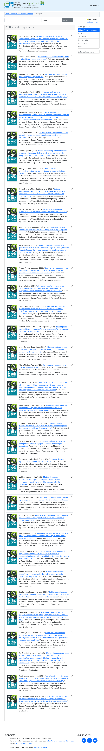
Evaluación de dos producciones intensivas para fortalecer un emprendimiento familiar (42, 171)
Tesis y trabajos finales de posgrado (19, 14)
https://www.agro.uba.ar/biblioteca (60, 741)
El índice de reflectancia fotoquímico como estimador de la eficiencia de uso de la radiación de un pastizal (41, 574)
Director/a (82, 37)
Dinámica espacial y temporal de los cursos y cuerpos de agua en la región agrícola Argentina (43, 229)
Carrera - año (83, 40)
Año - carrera (83, 43)
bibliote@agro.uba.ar (24, 743)
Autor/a (81, 33)
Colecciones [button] (93, 5)
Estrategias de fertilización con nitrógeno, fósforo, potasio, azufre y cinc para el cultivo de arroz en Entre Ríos (44, 329)
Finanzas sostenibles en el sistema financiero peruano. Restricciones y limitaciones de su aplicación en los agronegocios (43, 349)
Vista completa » (93, 22)
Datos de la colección (86, 52)
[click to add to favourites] (72, 36)
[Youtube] (95, 740)
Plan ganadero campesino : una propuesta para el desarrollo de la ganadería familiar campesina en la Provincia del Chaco (43, 517)
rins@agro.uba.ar (41, 747)
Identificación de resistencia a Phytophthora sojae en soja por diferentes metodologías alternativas (42, 443)
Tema (80, 47)
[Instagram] (89, 740)
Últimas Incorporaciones (87, 30)
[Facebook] (84, 740)
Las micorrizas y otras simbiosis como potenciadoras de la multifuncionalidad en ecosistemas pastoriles (43, 135)
